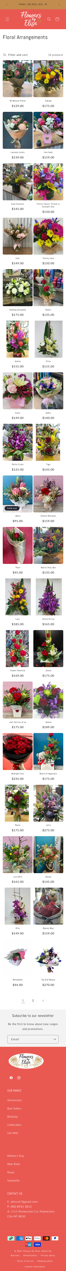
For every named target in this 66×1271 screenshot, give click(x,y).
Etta (18, 928)
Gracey (48, 876)
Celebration (14, 1124)
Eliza (48, 361)
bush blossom (17, 204)
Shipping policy (45, 1261)
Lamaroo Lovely (18, 152)
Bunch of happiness (48, 773)
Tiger (48, 464)
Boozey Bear (48, 928)
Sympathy (13, 1180)
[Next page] (43, 1001)
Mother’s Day (15, 1155)
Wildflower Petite (18, 101)
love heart (48, 152)
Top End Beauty (48, 979)
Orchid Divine (48, 619)
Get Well (12, 1133)
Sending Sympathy (17, 310)
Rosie (17, 825)
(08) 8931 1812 (21, 1206)
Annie (17, 413)
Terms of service (25, 1261)
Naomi (48, 310)
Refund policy (30, 1255)
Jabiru (18, 516)
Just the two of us (17, 722)
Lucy (18, 619)
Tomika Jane (48, 258)
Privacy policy (48, 1255)
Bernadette (18, 979)
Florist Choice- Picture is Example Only (48, 205)
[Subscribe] (54, 1039)
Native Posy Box (48, 567)
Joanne (18, 361)
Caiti (18, 258)
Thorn (17, 567)
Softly (48, 413)
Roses (10, 1172)
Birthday (12, 1116)
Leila (48, 825)
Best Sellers (14, 1108)
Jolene (48, 670)
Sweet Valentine (17, 670)
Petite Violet (18, 464)
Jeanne (48, 722)
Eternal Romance (48, 516)
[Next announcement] (59, 5)
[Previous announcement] (7, 5)
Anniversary (14, 1100)
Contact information (35, 1266)
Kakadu (48, 101)
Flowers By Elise (31, 1251)
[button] (7, 19)
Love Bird (18, 876)
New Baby (13, 1164)
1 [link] (23, 1000)
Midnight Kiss (17, 773)
